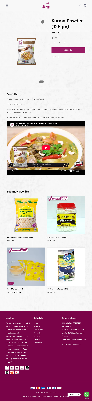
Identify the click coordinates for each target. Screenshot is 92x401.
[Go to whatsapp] (86, 394)
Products (37, 333)
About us (37, 326)
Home (36, 323)
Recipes (36, 336)
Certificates (38, 330)
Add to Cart (68, 50)
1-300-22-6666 (74, 344)
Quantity (55, 38)
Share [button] (57, 57)
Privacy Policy (41, 396)
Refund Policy (52, 396)
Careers (37, 339)
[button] (6, 5)
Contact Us (38, 342)
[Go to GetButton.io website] (86, 398)
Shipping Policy (63, 396)
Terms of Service (29, 396)
